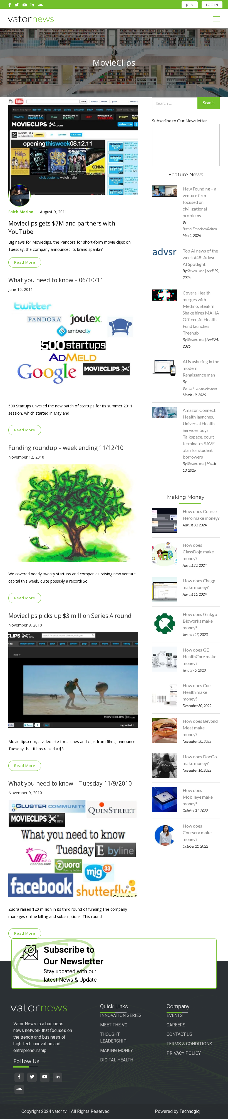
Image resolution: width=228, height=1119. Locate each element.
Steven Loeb (195, 271)
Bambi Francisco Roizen (200, 229)
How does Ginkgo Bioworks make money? (200, 621)
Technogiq (190, 1111)
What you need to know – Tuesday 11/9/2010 (70, 783)
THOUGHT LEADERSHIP (113, 1038)
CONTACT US (179, 1034)
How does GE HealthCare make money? (199, 656)
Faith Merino (20, 211)
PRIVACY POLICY (184, 1053)
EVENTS (175, 1015)
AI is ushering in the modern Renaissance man (201, 368)
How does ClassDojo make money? (198, 551)
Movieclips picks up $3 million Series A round (70, 616)
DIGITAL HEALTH (116, 1060)
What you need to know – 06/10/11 (55, 280)
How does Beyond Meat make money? (200, 727)
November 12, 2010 (26, 457)
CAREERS (176, 1025)
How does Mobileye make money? (198, 797)
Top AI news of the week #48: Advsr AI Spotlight (200, 257)
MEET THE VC (113, 1025)
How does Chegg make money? (199, 584)
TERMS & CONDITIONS (189, 1043)
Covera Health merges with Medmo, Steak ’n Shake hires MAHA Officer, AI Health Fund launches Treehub (201, 312)
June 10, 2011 (20, 289)
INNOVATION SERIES (121, 1015)
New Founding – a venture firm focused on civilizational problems (199, 202)
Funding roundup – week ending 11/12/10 (65, 448)
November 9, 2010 (25, 625)
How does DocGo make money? (200, 760)
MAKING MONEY (116, 1050)
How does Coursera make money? (197, 832)
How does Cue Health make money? (196, 692)
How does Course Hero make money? (201, 515)
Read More (24, 262)
